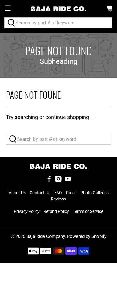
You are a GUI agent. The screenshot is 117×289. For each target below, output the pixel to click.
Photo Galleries (94, 192)
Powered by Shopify (86, 236)
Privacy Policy (27, 211)
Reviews (58, 199)
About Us (17, 192)
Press (71, 192)
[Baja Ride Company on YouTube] (68, 180)
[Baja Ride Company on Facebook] (49, 180)
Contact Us (40, 192)
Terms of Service (88, 211)
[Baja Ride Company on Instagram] (58, 180)
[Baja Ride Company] (58, 9)
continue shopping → (70, 117)
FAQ (58, 192)
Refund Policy (56, 211)
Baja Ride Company (45, 236)
